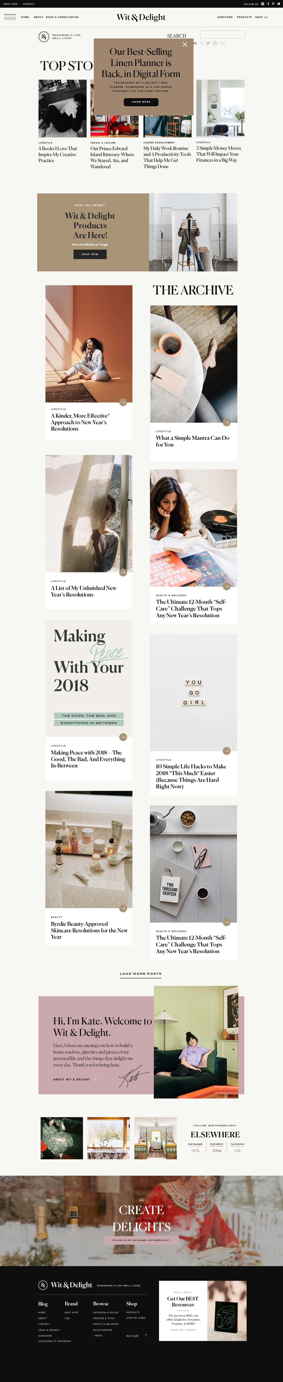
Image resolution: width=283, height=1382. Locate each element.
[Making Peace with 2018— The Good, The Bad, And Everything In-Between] (88, 678)
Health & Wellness (171, 595)
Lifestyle (46, 143)
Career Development (159, 143)
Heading (140, 972)
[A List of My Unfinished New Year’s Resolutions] (88, 513)
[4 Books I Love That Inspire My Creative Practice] (63, 108)
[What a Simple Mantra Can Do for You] (193, 364)
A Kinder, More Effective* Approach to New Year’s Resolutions (80, 422)
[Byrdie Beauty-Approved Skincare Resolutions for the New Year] (88, 849)
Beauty (57, 917)
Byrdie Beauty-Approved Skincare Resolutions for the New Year (89, 931)
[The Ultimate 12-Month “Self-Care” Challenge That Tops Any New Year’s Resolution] (193, 528)
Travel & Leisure (103, 143)
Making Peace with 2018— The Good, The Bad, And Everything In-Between (88, 759)
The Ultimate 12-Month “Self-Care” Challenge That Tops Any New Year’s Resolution (191, 609)
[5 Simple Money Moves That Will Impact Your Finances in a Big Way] (220, 108)
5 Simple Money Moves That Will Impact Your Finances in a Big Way (218, 154)
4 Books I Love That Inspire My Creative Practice (58, 154)
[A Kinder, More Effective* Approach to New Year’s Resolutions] (88, 343)
